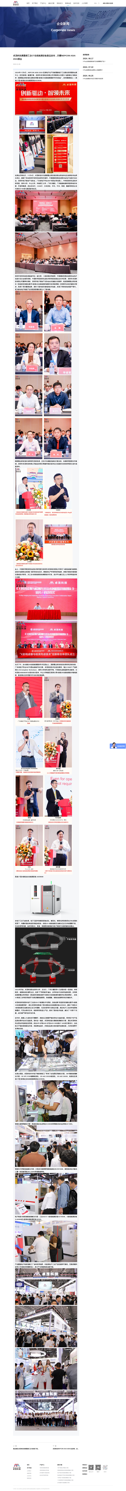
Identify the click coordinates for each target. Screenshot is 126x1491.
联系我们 (84, 1474)
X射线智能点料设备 (44, 1470)
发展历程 (29, 1473)
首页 (28, 3)
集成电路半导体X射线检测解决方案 (65, 1475)
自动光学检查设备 (44, 1475)
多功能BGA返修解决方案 (63, 1482)
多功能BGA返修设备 (45, 1472)
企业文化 (29, 1475)
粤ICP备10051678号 (45, 1488)
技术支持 (76, 3)
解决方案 (51, 3)
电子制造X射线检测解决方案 (64, 1472)
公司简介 (29, 1470)
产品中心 (43, 3)
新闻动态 (68, 3)
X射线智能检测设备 (44, 1467)
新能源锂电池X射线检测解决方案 (65, 1470)
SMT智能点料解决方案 (62, 1467)
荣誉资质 (29, 1478)
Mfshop (21, 1488)
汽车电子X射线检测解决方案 (64, 1477)
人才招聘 (85, 3)
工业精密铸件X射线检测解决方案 (65, 1480)
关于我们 (35, 3)
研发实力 (60, 3)
